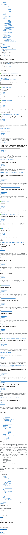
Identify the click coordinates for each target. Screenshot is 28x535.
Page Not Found (6, 55)
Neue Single (15, 450)
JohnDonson (4, 164)
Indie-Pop (8, 449)
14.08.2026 (2, 151)
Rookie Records (13, 454)
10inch (9, 9)
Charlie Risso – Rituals (6, 313)
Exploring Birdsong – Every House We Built (12, 117)
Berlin (25, 444)
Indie (4, 449)
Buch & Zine (8, 16)
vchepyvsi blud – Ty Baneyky (8, 162)
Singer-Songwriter (21, 454)
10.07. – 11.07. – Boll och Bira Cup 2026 (11, 355)
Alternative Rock (13, 444)
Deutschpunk (8, 445)
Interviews (5, 18)
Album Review (2, 444)
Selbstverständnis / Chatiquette (9, 463)
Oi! (18, 450)
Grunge (16, 447)
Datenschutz (5, 459)
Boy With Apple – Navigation (8, 326)
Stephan (3, 92)
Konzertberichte (8, 56)
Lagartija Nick (4, 150)
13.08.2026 (2, 180)
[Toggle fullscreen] (3, 533)
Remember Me (5, 515)
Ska (26, 454)
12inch (9, 11)
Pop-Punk (22, 450)
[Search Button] (12, 48)
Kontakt (4, 462)
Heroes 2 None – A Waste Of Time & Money (12, 216)
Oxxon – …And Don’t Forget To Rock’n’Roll (12, 189)
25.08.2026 (2, 79)
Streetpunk (4, 455)
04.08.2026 (2, 317)
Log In (1, 532)
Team (4, 42)
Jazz (23, 449)
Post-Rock (5, 452)
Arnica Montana (4, 373)
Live (3, 53)
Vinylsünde (7, 37)
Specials (4, 34)
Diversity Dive (8, 66)
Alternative (8, 444)
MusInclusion (8, 28)
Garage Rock (13, 447)
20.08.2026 (2, 106)
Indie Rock (14, 449)
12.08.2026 (2, 207)
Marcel (2, 276)
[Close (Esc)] (0, 533)
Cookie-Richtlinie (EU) (7, 457)
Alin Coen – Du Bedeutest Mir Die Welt (10, 400)
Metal (8, 450)
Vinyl (6, 4)
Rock (3, 454)
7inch (9, 6)
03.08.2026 (2, 345)
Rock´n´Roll (8, 454)
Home (1, 55)
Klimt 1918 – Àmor (5, 131)
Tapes (6, 13)
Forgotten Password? (4, 520)
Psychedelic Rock (10, 452)
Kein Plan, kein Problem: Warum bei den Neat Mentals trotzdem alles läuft (12, 385)
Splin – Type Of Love (5, 260)
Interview (19, 449)
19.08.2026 (2, 120)
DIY (13, 445)
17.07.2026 (2, 404)
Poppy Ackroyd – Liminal (7, 102)
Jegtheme (2, 469)
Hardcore (20, 447)
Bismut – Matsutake (5, 287)
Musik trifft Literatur (9, 27)
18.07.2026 (2, 389)
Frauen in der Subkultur (4, 447)
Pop (20, 450)
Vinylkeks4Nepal (8, 47)
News (4, 27)
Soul (0, 455)
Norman (3, 206)
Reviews (4, 2)
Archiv (4, 38)
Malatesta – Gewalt (5, 203)
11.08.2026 (2, 234)
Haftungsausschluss (7, 460)
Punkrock (21, 452)
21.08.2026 (2, 93)
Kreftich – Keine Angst (6, 273)
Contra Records (2, 445)
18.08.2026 (2, 134)
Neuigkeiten (5, 425)
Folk (17, 445)
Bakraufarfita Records (21, 444)
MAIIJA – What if (5, 230)
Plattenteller (7, 40)
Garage (10, 447)
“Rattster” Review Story (10, 435)
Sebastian (3, 219)
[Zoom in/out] (4, 533)
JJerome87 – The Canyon (7, 89)
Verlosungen (5, 439)
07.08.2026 (2, 264)
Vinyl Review (12, 455)
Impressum (5, 461)
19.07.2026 (2, 374)
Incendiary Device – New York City (9, 300)
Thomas (3, 233)
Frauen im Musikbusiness (10, 79)
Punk (16, 452)
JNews (4, 468)
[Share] (1, 533)
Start (3, 464)
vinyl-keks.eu (3, 3)
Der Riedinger (4, 78)
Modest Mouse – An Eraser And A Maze (10, 75)
